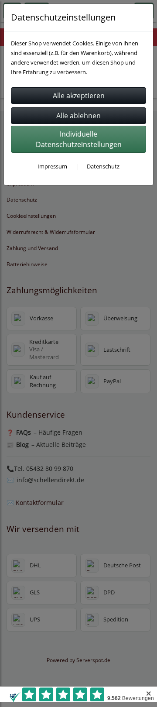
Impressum (52, 166)
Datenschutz (103, 166)
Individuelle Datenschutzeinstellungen (79, 139)
